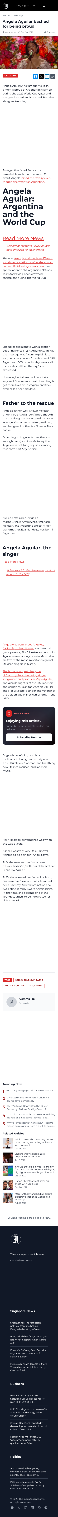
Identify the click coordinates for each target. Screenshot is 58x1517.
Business (17, 1384)
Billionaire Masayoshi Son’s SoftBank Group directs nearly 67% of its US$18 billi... (27, 1399)
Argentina (35, 985)
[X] (18, 1507)
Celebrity (18, 15)
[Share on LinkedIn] (47, 76)
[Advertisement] (29, 136)
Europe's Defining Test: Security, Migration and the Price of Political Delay (28, 1353)
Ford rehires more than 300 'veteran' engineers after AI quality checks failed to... (25, 1440)
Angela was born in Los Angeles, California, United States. (23, 646)
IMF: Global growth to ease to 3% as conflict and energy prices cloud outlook (29, 1412)
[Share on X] (41, 76)
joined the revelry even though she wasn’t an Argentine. (27, 180)
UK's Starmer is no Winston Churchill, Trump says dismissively (28, 1099)
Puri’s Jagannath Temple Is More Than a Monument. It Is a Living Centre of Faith (28, 1367)
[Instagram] (25, 1507)
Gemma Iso (10, 32)
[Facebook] (12, 1507)
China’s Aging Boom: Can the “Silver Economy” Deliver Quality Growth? (27, 1107)
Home (6, 15)
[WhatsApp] (39, 1507)
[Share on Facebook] (35, 76)
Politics (15, 1457)
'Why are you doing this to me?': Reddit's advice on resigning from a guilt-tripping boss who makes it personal (30, 1124)
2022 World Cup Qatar (29, 980)
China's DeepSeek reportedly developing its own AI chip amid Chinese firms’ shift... (28, 1426)
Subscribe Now (27, 737)
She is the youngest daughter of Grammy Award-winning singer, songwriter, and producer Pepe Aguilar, (28, 675)
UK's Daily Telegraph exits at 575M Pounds (29, 1090)
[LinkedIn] (32, 1507)
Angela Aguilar (14, 985)
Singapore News (22, 1311)
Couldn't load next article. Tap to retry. (29, 1217)
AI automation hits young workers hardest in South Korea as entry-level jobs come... (28, 1471)
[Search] (44, 6)
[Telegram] (45, 1507)
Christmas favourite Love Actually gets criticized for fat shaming (27, 248)
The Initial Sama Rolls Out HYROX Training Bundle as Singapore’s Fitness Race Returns (31, 1116)
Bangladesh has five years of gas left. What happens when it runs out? (28, 1340)
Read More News (23, 238)
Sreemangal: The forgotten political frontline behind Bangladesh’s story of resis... (26, 1326)
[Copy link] (52, 76)
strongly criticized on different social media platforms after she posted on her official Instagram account (28, 262)
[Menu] (52, 6)
